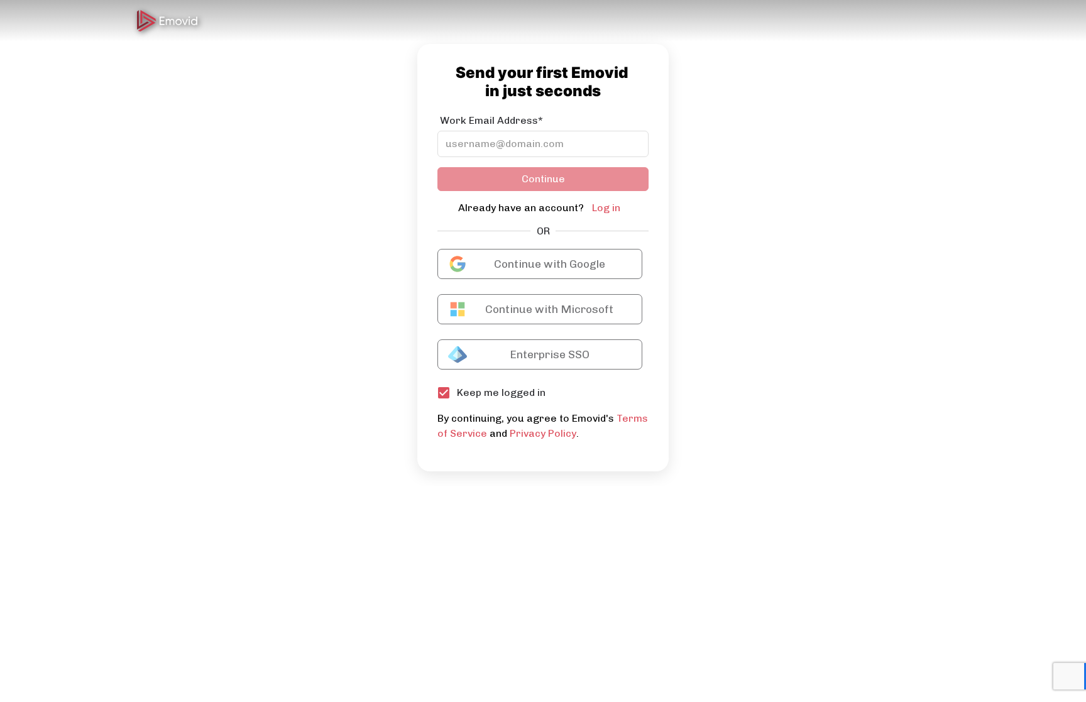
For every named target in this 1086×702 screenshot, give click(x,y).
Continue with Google (549, 264)
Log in (606, 208)
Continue (543, 179)
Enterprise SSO (550, 354)
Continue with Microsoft (549, 309)
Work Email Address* (491, 120)
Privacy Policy (543, 433)
